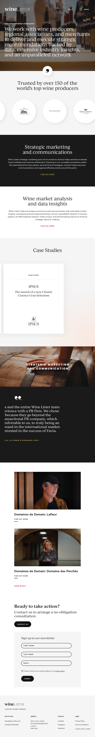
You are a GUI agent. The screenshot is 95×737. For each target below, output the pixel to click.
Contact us (22, 624)
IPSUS (34, 286)
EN (69, 9)
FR (74, 9)
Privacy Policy (80, 721)
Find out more (47, 174)
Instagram (61, 724)
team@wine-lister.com (12, 721)
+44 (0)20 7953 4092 (12, 724)
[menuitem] (82, 721)
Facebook (61, 728)
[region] (47, 111)
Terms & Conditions (82, 724)
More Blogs (20, 586)
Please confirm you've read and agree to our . (44, 671)
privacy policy (60, 671)
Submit (27, 679)
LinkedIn (61, 721)
